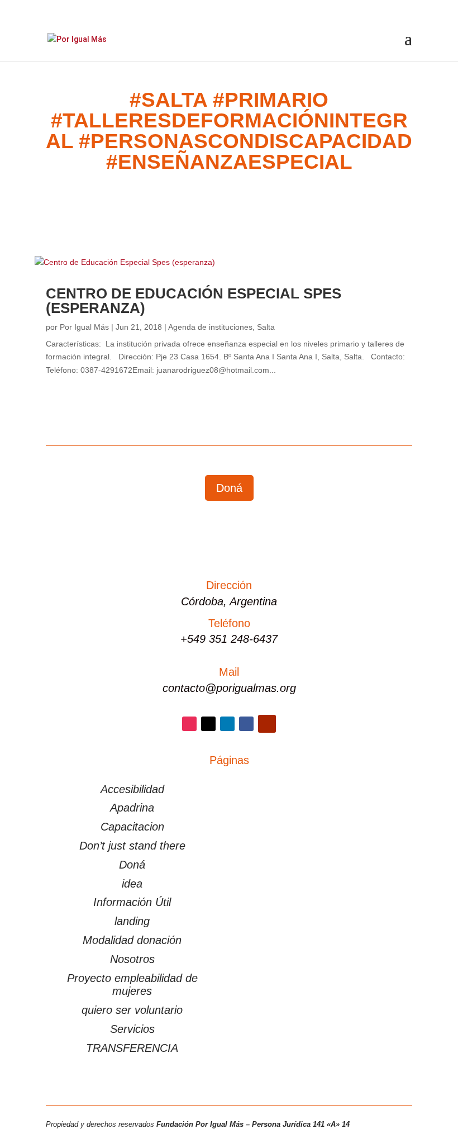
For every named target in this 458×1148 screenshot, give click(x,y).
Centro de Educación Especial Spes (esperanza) (193, 300)
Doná (229, 488)
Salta (266, 326)
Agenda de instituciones (210, 326)
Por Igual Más (84, 326)
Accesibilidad (132, 789)
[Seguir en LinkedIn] (227, 724)
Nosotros (132, 959)
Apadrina (132, 807)
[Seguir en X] (208, 724)
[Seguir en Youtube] (267, 724)
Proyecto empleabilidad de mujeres (132, 985)
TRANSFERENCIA (132, 1048)
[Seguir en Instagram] (189, 724)
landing (132, 921)
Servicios (132, 1029)
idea (132, 883)
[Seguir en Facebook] (246, 724)
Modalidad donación (132, 940)
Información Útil (132, 902)
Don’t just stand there (132, 845)
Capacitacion (132, 826)
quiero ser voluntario (132, 1010)
